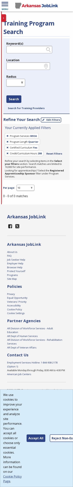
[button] (5, 5)
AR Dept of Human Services (22, 336)
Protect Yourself (16, 271)
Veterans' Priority (16, 301)
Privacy (11, 294)
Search (14, 99)
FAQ (9, 255)
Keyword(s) (14, 43)
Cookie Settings (16, 313)
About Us (12, 252)
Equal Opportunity (17, 297)
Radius (11, 77)
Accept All (35, 438)
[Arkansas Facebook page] (10, 226)
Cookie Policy (14, 309)
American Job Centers (19, 374)
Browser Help (14, 267)
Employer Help (15, 263)
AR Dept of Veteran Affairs (21, 347)
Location (12, 60)
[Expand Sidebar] (3, 18)
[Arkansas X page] (17, 226)
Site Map (12, 278)
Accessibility (14, 305)
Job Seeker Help (16, 259)
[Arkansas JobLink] (36, 5)
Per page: (9, 187)
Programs (12, 275)
